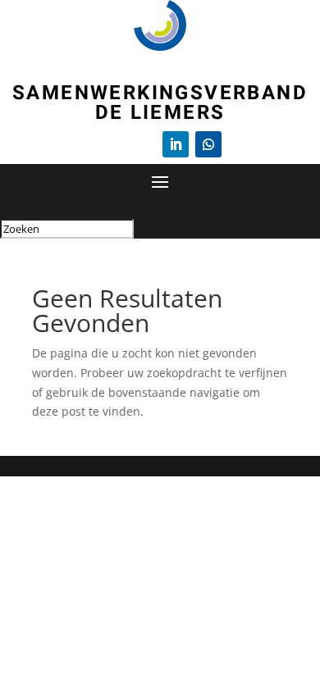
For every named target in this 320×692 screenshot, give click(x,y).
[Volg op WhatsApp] (208, 144)
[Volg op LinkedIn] (175, 144)
